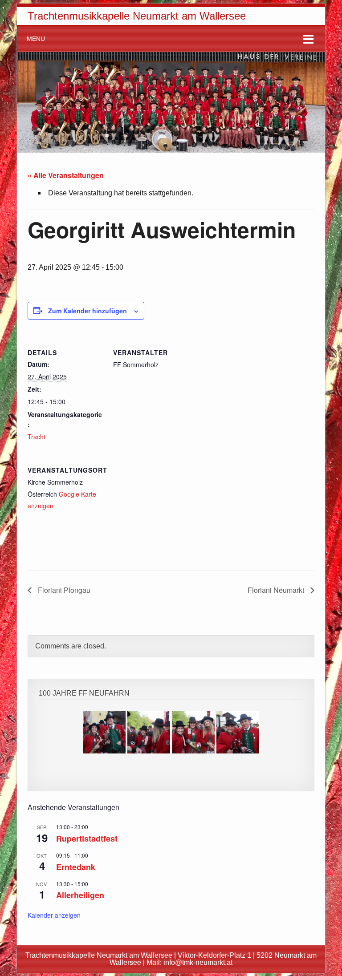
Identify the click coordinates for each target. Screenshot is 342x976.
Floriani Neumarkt (277, 590)
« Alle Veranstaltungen (66, 175)
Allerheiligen (80, 895)
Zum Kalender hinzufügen (87, 310)
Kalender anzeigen (54, 915)
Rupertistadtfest (87, 838)
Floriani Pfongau (63, 590)
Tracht (36, 436)
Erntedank (75, 867)
